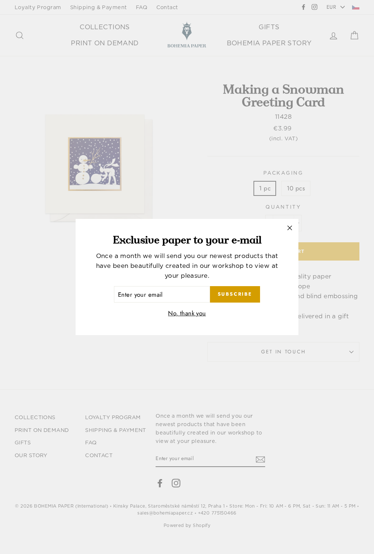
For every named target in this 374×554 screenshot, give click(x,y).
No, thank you (187, 313)
